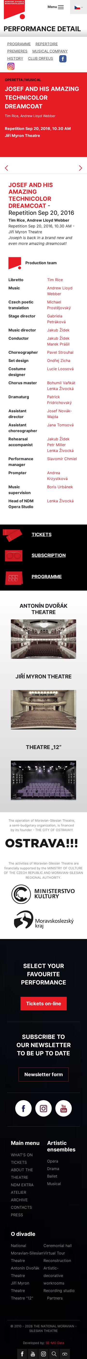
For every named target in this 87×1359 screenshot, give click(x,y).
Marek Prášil (58, 344)
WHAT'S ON (22, 1154)
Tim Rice (55, 279)
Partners (55, 1298)
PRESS (17, 1214)
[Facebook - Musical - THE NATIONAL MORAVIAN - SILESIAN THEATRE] (62, 58)
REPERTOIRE (47, 44)
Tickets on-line (43, 1003)
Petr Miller (56, 444)
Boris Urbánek (60, 486)
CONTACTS (21, 1207)
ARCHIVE (19, 1199)
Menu (53, 7)
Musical (54, 1183)
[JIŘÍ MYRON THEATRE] (43, 709)
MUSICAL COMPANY (50, 51)
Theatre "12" (22, 1298)
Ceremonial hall (58, 1245)
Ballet (52, 1176)
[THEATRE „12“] (43, 780)
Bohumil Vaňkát (61, 382)
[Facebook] (22, 1354)
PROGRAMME (19, 44)
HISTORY (15, 58)
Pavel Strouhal (60, 352)
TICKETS (41, 534)
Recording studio (59, 1290)
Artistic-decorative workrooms (54, 1275)
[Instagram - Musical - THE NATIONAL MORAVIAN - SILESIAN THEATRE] (10, 66)
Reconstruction (57, 1260)
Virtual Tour (54, 1253)
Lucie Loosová (60, 368)
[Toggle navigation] (78, 7)
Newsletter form (43, 1074)
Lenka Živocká (60, 388)
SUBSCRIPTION (49, 555)
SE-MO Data (55, 1343)
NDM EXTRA (22, 1184)
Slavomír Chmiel (62, 458)
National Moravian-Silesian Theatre (27, 1253)
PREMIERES (17, 51)
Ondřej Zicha (58, 360)
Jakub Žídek (58, 330)
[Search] (54, 1354)
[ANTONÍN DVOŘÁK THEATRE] (43, 638)
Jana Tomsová (60, 424)
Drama (53, 1168)
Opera (52, 1161)
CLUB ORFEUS (40, 58)
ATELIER (18, 1192)
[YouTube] (33, 1354)
